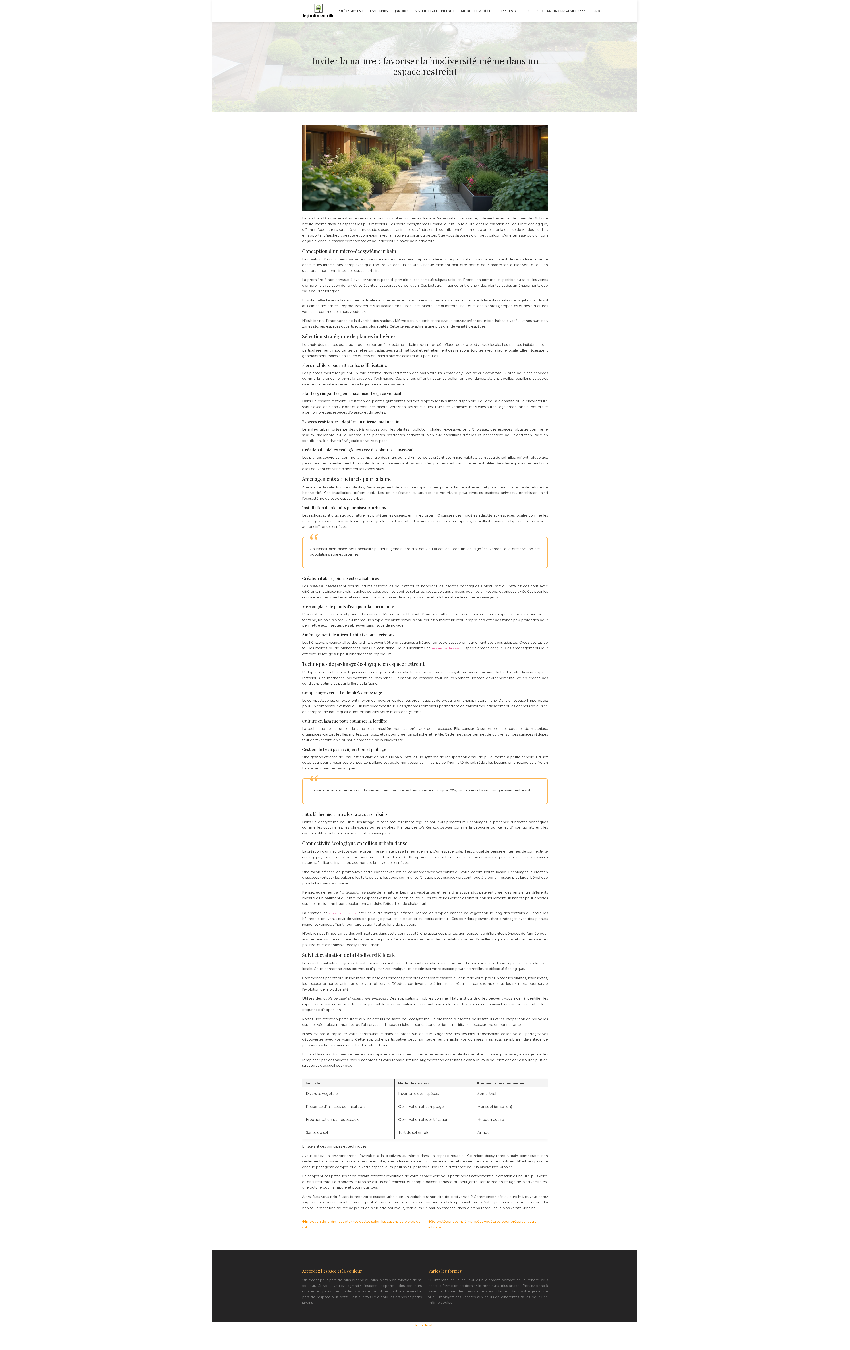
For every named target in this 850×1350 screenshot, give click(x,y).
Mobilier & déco (476, 11)
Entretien (379, 11)
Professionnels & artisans (561, 11)
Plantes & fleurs (513, 11)
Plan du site (425, 1325)
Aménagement (350, 11)
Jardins (401, 11)
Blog (597, 11)
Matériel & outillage (434, 11)
